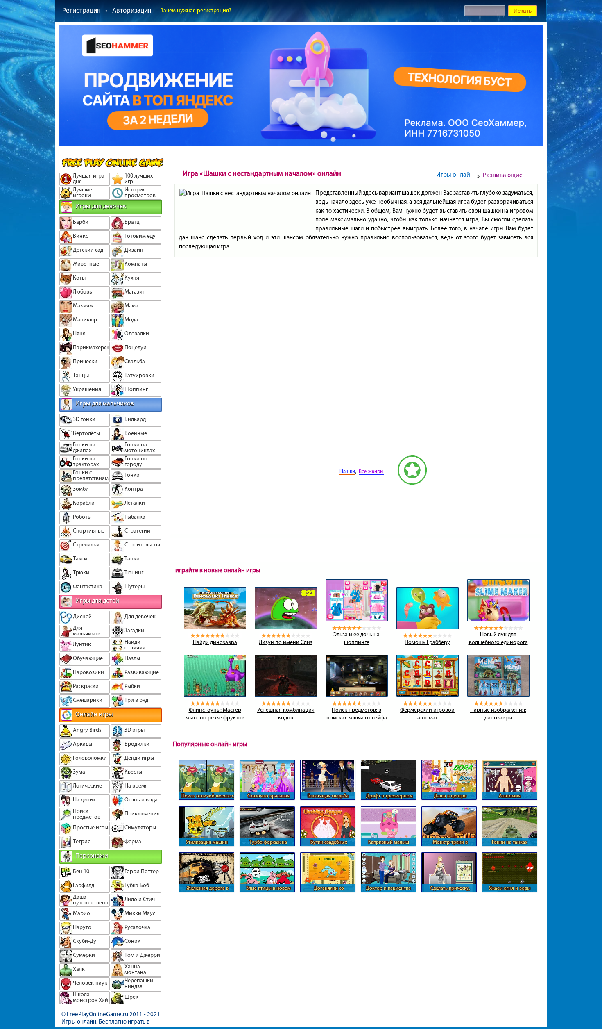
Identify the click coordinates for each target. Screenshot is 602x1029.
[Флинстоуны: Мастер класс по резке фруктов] (215, 694)
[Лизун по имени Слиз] (286, 627)
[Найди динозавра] (215, 627)
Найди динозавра (215, 642)
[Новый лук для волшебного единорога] (498, 619)
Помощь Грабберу (427, 642)
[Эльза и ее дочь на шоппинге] (357, 619)
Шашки (347, 471)
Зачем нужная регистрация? (196, 10)
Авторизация (131, 10)
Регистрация (81, 10)
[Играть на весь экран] (307, 483)
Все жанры (371, 471)
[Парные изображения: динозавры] (498, 694)
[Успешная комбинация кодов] (286, 694)
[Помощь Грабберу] (427, 627)
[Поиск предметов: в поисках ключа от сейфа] (357, 694)
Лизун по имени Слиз (285, 642)
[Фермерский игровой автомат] (427, 694)
